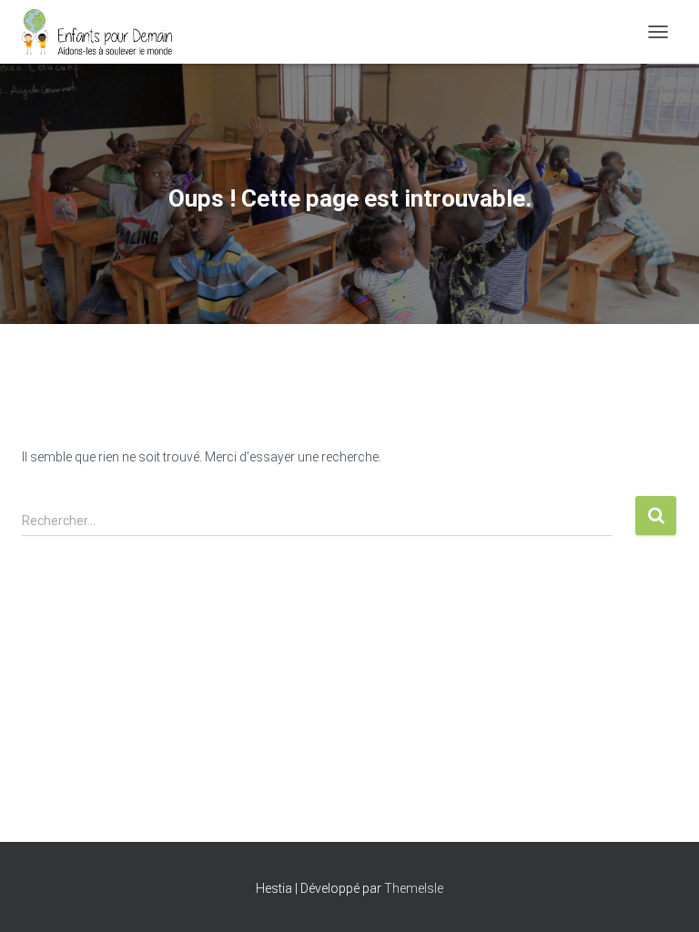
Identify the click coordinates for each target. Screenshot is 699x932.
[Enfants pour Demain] (104, 32)
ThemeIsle (413, 888)
